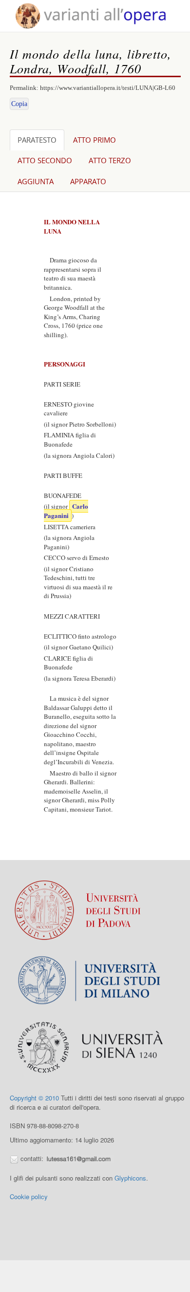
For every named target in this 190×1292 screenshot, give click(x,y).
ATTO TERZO (110, 160)
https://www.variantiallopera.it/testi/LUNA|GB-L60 (107, 87)
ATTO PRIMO (94, 140)
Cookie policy (29, 1196)
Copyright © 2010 (34, 1097)
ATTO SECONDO (45, 160)
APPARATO (88, 181)
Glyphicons (130, 1178)
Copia (19, 104)
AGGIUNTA (36, 181)
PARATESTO (37, 140)
